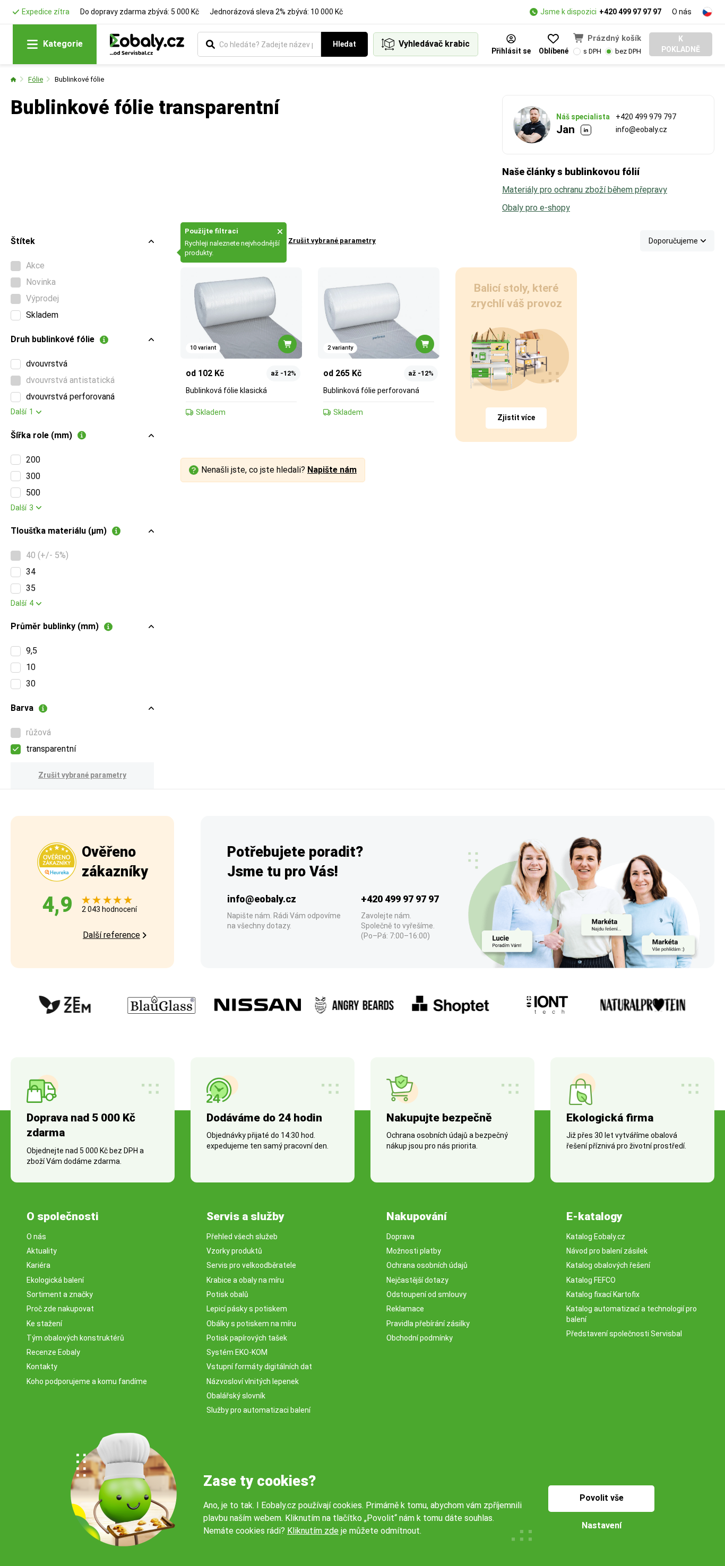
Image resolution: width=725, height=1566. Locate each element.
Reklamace (405, 1308)
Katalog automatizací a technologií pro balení (631, 1313)
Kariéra (38, 1265)
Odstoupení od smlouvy (426, 1294)
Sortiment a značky (60, 1294)
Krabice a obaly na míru (245, 1280)
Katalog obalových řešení (608, 1265)
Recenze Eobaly (53, 1352)
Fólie (35, 79)
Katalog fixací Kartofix (603, 1294)
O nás (682, 11)
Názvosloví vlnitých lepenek (252, 1381)
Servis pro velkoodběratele (251, 1265)
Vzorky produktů (234, 1251)
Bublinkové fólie (79, 79)
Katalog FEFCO (591, 1280)
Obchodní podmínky (419, 1338)
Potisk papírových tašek (246, 1338)
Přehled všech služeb (242, 1236)
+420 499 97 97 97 (630, 11)
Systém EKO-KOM (236, 1352)
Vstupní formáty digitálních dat (259, 1366)
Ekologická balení (55, 1280)
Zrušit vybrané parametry (82, 775)
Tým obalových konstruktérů (75, 1338)
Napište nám (332, 470)
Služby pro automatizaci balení (258, 1410)
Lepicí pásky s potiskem (246, 1308)
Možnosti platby (413, 1251)
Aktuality (42, 1251)
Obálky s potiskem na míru (251, 1323)
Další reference (111, 935)
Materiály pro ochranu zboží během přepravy (584, 190)
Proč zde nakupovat (60, 1308)
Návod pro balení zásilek (607, 1251)
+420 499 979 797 (646, 116)
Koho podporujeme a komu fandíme (87, 1381)
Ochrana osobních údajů (427, 1265)
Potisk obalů (227, 1294)
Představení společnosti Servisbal (624, 1333)
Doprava (400, 1236)
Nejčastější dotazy (417, 1280)
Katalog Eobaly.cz (595, 1236)
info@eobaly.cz (641, 129)
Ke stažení (44, 1323)
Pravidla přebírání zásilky (428, 1323)
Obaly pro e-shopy (536, 208)
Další (22, 411)
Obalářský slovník (235, 1395)
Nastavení (602, 1525)
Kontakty (42, 1366)
